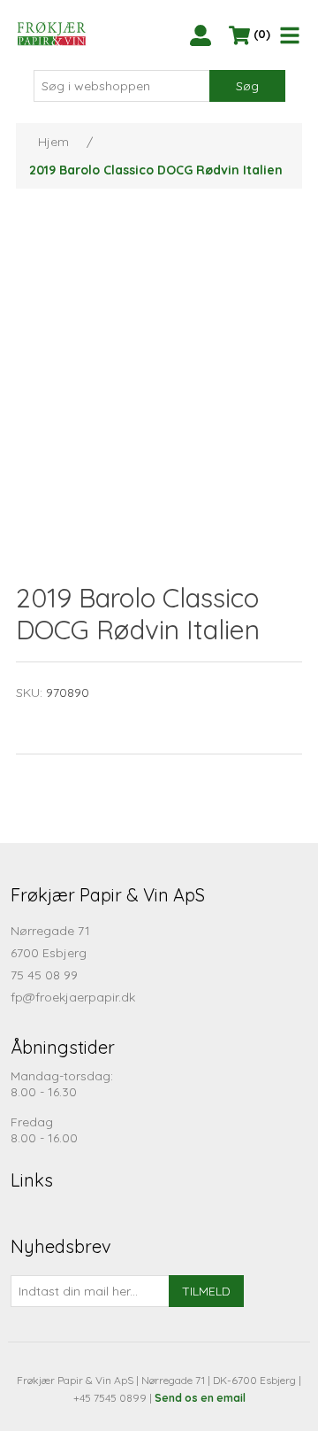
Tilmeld (206, 1291)
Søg (247, 86)
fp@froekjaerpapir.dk (73, 997)
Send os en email (200, 1397)
